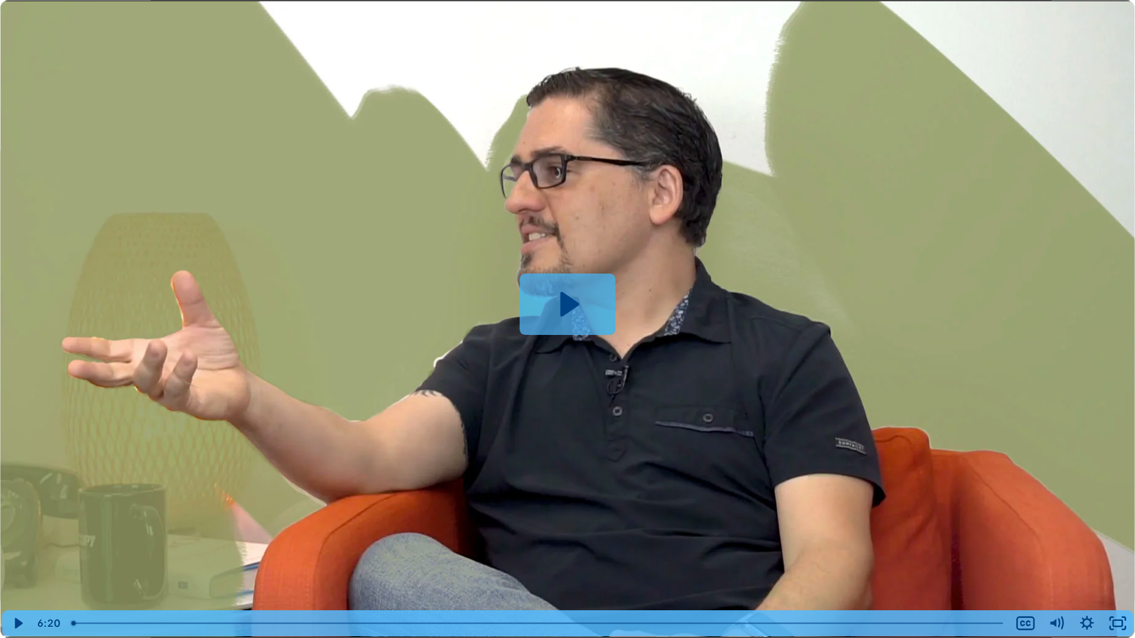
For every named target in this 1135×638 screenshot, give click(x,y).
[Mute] (1056, 623)
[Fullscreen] (1117, 623)
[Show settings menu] (1087, 623)
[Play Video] (17, 623)
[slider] (538, 623)
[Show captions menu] (1025, 623)
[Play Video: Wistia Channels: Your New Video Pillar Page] (568, 304)
